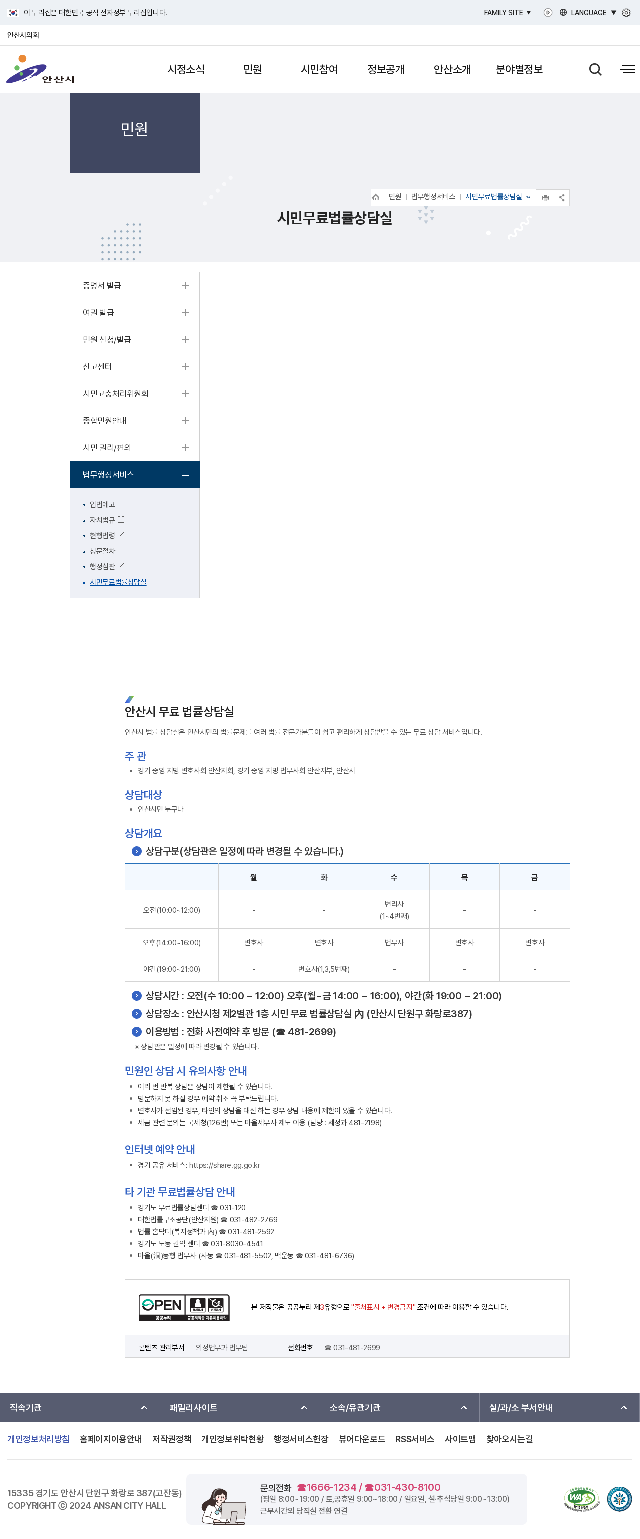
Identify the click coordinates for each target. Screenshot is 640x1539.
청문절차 (103, 551)
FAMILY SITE (504, 13)
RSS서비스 (415, 1439)
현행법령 (103, 536)
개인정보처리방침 (39, 1439)
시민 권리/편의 (107, 448)
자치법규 (103, 520)
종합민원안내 (105, 421)
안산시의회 (23, 35)
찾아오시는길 (510, 1439)
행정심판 (103, 567)
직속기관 (26, 1407)
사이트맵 (460, 1439)
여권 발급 (98, 313)
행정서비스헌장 (301, 1439)
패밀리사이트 (194, 1407)
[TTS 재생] (550, 13)
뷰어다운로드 (362, 1439)
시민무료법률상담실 (118, 582)
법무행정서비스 (434, 197)
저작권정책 (172, 1439)
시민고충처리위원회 (116, 394)
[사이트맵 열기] (628, 69)
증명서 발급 (102, 286)
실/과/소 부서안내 (522, 1407)
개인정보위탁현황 (233, 1439)
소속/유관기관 (355, 1407)
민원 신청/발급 (107, 340)
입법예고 (103, 505)
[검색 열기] (595, 69)
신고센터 (97, 367)
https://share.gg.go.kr (225, 1165)
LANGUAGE (589, 13)
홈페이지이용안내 (111, 1439)
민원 (395, 197)
